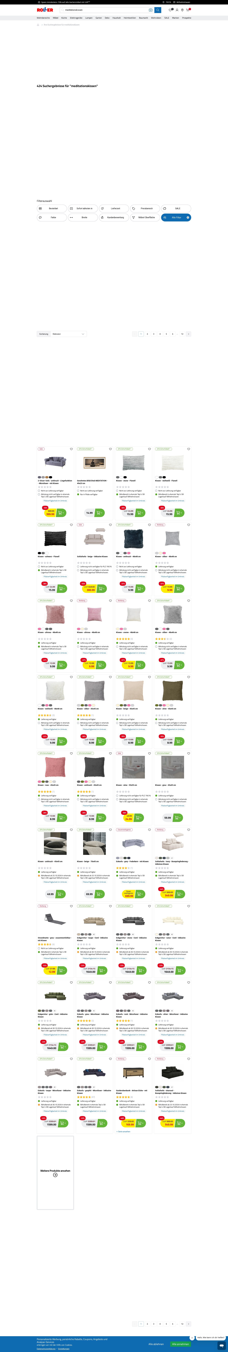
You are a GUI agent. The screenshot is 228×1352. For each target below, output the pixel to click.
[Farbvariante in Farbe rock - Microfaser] (117, 1011)
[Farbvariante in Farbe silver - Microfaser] (89, 934)
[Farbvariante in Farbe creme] (160, 553)
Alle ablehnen (156, 1344)
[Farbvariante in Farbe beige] (43, 477)
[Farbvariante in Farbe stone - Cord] (117, 934)
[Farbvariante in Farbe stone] (117, 477)
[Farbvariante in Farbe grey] (117, 858)
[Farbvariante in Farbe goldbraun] (46, 477)
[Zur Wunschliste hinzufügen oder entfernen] (71, 449)
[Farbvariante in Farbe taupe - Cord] (78, 934)
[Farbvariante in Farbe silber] (125, 553)
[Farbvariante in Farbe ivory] (121, 858)
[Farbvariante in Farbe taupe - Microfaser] (86, 934)
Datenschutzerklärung (46, 1349)
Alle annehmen (180, 1344)
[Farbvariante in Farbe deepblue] (164, 858)
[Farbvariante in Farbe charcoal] (156, 1087)
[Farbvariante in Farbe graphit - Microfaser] (82, 934)
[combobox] (62, 334)
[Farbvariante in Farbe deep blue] (128, 858)
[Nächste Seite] (188, 334)
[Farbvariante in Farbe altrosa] (128, 553)
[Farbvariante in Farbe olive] (82, 705)
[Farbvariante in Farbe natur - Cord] (156, 934)
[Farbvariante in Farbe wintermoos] (125, 858)
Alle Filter (176, 217)
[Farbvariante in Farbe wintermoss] (160, 858)
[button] (170, 10)
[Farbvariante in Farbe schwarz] (50, 477)
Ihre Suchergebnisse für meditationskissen (62, 25)
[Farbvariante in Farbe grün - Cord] (39, 1011)
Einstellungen (63, 1349)
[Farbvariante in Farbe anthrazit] (39, 477)
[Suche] (157, 10)
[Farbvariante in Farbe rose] (89, 705)
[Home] (45, 10)
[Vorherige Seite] (134, 334)
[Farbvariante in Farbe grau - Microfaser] (78, 1011)
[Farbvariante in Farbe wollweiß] (121, 477)
